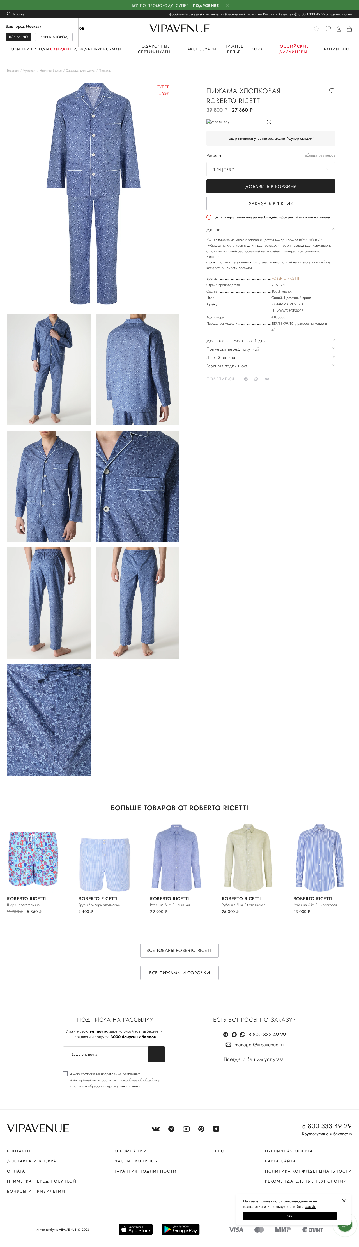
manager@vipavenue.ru (259, 1044)
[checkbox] (111, 1080)
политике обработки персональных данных (107, 1086)
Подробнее (206, 5)
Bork (257, 49)
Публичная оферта (289, 1151)
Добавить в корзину (270, 186)
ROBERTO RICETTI (285, 278)
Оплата (16, 1171)
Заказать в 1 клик (271, 203)
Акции (331, 49)
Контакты (19, 1151)
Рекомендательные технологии (306, 1181)
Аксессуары (202, 49)
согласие (88, 1073)
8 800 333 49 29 (311, 14)
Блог (346, 49)
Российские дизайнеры (293, 49)
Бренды (40, 49)
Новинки (19, 49)
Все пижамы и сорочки (179, 973)
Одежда (80, 49)
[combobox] (270, 169)
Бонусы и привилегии (36, 1191)
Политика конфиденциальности (308, 1171)
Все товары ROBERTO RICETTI (179, 950)
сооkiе (310, 1206)
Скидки (59, 49)
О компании (131, 1151)
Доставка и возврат (33, 1161)
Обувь (98, 49)
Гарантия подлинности (146, 1171)
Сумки (114, 49)
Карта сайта (280, 1161)
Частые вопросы (136, 1161)
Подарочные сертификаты (154, 49)
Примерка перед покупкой (42, 1181)
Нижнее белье (234, 49)
